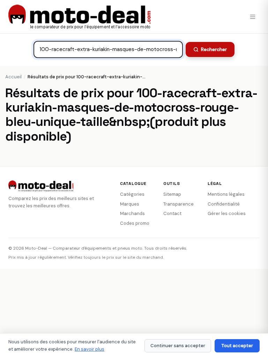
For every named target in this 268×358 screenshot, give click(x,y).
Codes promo (134, 223)
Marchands (132, 213)
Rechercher (214, 49)
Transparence (178, 204)
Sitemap (172, 194)
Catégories (132, 194)
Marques (129, 204)
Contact (172, 213)
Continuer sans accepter (177, 346)
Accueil (13, 77)
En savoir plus (89, 349)
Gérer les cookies (227, 213)
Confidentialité (224, 204)
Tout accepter (237, 346)
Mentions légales (226, 194)
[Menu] (253, 17)
